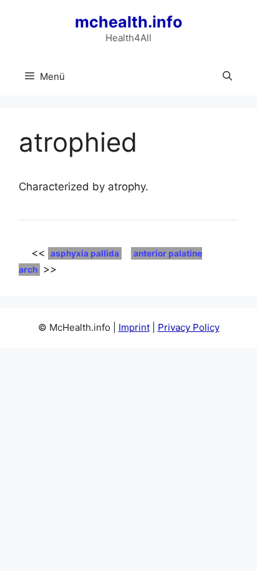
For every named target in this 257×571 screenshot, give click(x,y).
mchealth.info (128, 21)
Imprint (134, 327)
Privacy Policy (189, 327)
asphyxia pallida (85, 253)
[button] (227, 76)
